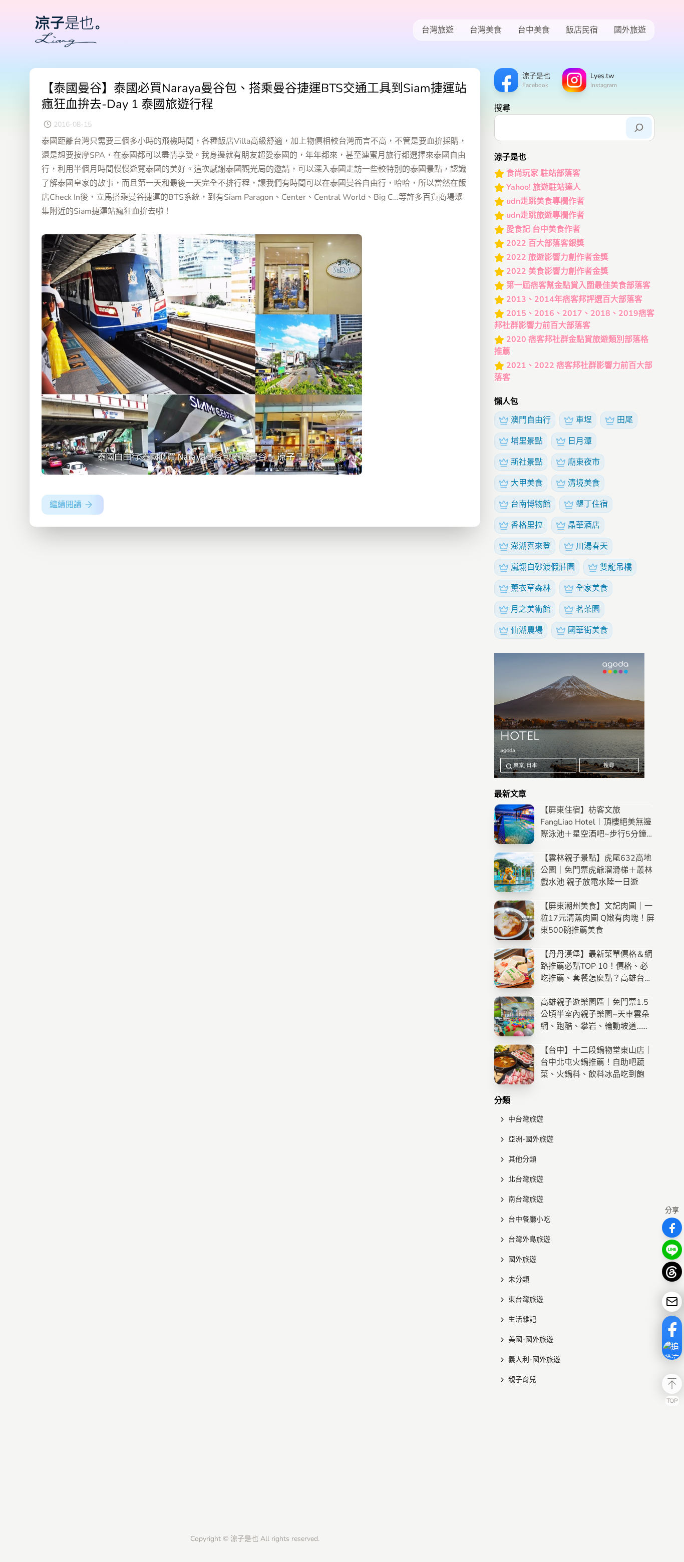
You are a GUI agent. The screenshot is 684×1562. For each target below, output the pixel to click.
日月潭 (580, 441)
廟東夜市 (584, 462)
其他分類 (522, 1159)
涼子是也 (244, 1538)
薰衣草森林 (531, 588)
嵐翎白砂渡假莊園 (543, 567)
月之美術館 (531, 609)
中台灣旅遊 (525, 1119)
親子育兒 (522, 1379)
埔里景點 (527, 441)
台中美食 (534, 30)
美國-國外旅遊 (530, 1339)
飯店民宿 (582, 30)
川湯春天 (592, 546)
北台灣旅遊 (525, 1179)
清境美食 (584, 483)
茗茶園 (588, 609)
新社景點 (527, 462)
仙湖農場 (527, 630)
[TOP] (672, 1384)
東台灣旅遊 (525, 1299)
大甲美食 (527, 483)
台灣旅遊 (438, 30)
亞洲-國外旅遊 (530, 1139)
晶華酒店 (584, 525)
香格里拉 (527, 525)
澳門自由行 (531, 420)
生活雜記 (522, 1319)
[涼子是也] (67, 30)
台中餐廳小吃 (529, 1219)
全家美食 (592, 588)
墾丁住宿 (592, 504)
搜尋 (502, 108)
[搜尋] (639, 128)
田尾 (625, 420)
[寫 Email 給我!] (672, 1302)
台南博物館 (531, 504)
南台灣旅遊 (525, 1199)
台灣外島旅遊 (529, 1239)
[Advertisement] (574, 1461)
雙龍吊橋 (616, 567)
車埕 (584, 420)
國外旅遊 (630, 30)
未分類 (518, 1279)
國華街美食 (588, 630)
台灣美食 (486, 30)
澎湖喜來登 (531, 546)
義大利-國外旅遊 (534, 1359)
